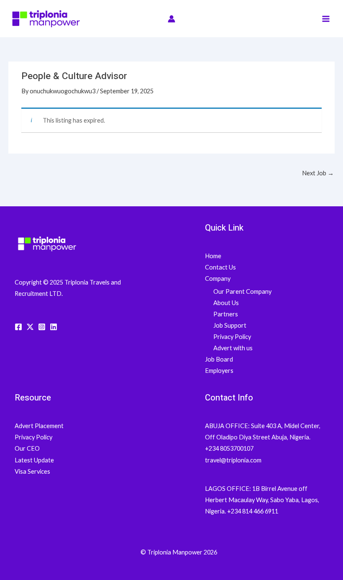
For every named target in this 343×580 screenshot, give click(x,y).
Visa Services (32, 471)
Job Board (219, 359)
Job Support (229, 325)
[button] (305, 19)
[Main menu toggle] (326, 19)
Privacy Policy (232, 336)
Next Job (318, 173)
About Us (226, 302)
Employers (219, 370)
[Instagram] (42, 327)
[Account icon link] (171, 19)
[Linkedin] (53, 327)
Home (213, 255)
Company (217, 278)
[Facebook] (18, 327)
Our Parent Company (242, 291)
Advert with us (233, 348)
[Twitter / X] (30, 327)
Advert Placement (39, 425)
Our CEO (27, 448)
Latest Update (34, 460)
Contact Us (220, 267)
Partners (225, 314)
